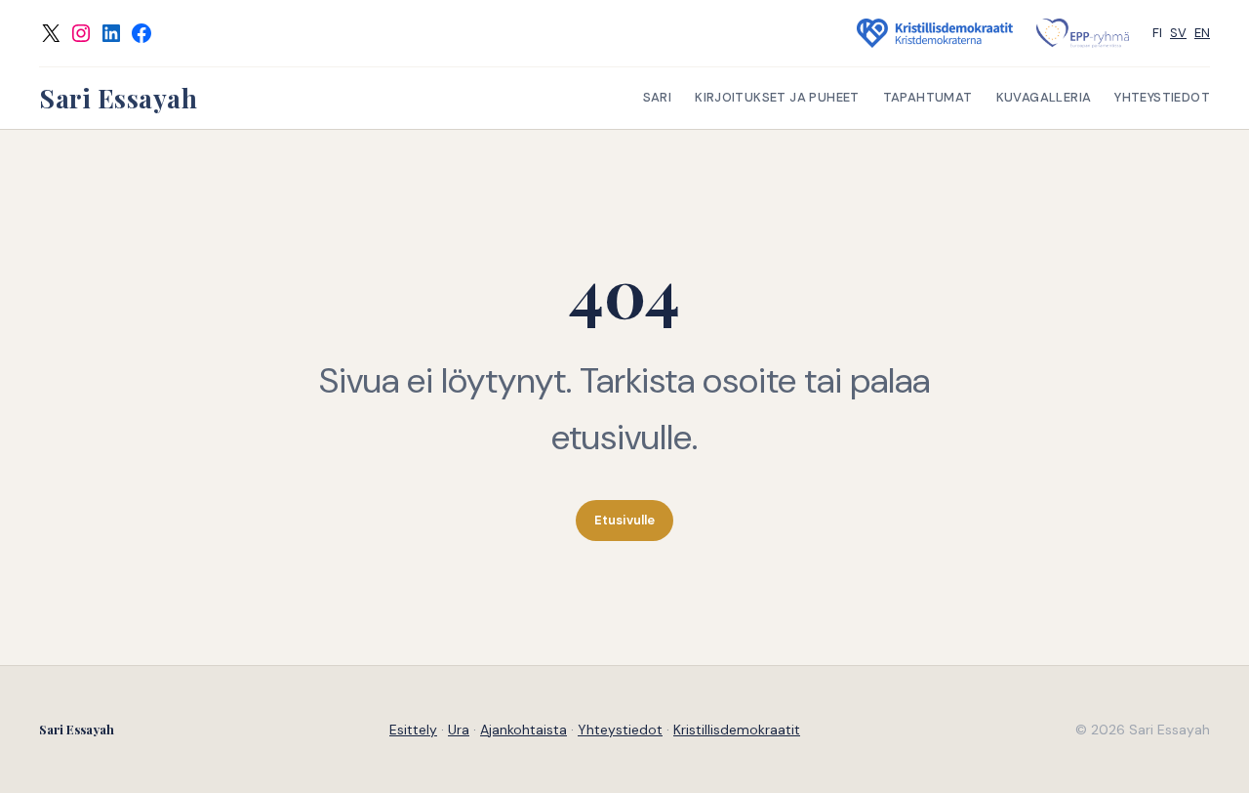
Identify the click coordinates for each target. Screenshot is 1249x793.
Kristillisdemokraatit (736, 729)
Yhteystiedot (620, 729)
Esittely (413, 729)
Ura (458, 729)
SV (1178, 32)
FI (1157, 32)
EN (1202, 32)
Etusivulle (624, 520)
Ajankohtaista (523, 729)
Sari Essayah (118, 98)
